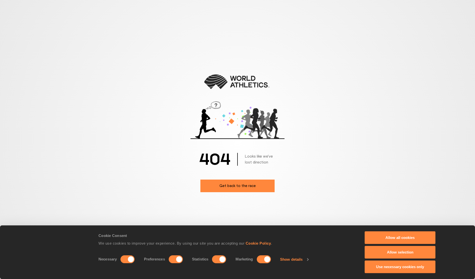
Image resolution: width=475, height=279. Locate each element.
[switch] (176, 259)
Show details (291, 259)
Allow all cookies (400, 237)
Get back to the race (237, 185)
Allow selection (400, 252)
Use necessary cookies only (400, 267)
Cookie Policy (258, 243)
